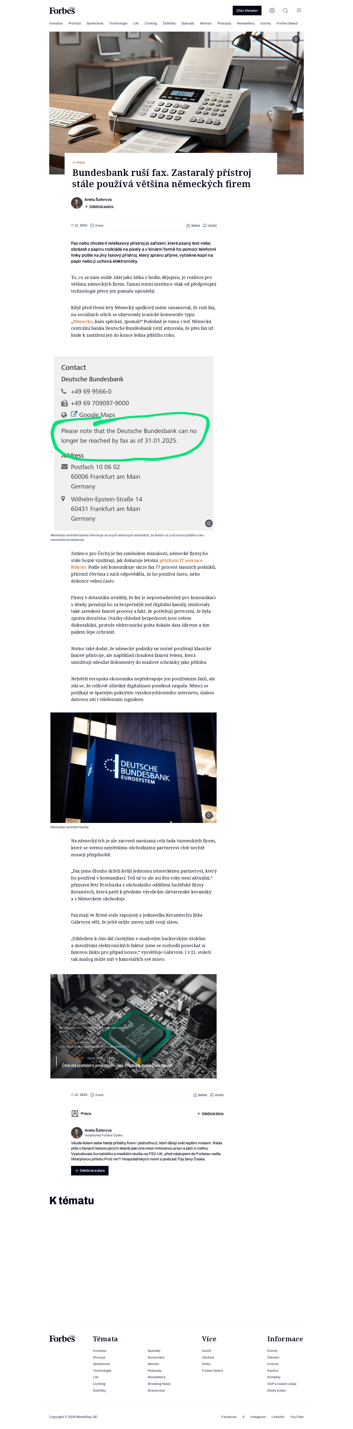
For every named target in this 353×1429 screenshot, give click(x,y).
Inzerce (273, 1364)
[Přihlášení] (272, 10)
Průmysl (74, 23)
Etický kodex (276, 1390)
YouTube (297, 1417)
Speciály (188, 23)
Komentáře (156, 1357)
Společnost (94, 23)
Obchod (208, 1357)
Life (136, 23)
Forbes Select (287, 23)
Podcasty (224, 23)
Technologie (118, 23)
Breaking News (159, 1384)
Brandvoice (156, 1390)
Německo (83, 321)
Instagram (258, 1417)
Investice (56, 23)
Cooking (151, 23)
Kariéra (272, 1370)
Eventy (266, 23)
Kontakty (273, 1377)
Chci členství (247, 10)
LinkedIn (278, 1417)
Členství (273, 1357)
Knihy (206, 1364)
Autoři (206, 1351)
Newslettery (246, 23)
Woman (206, 23)
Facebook (229, 1417)
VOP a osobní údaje (282, 1384)
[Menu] (299, 10)
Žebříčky (169, 23)
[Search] (285, 10)
